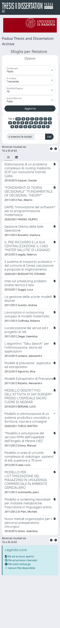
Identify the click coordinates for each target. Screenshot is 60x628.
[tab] (8, 157)
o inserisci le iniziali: (20, 136)
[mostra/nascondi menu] (3, 11)
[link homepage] (29, 6)
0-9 (18, 118)
